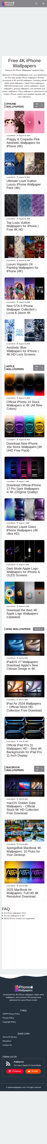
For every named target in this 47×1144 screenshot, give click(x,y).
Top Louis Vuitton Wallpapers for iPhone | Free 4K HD (23, 226)
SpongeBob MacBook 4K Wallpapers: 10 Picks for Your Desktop (24, 851)
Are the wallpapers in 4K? (14, 916)
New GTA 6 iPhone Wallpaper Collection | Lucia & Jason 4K (21, 309)
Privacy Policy (8, 1018)
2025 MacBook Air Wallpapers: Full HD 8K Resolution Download (23, 893)
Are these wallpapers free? (15, 913)
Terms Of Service (10, 1037)
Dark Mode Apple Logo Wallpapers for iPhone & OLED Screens (23, 572)
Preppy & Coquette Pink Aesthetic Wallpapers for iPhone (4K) (23, 142)
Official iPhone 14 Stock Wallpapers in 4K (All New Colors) (24, 405)
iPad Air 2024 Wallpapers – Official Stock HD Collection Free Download (24, 707)
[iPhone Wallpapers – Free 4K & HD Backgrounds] (8, 3)
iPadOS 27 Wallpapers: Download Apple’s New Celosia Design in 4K (23, 665)
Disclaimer (7, 1041)
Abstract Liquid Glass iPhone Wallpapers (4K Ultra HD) (22, 530)
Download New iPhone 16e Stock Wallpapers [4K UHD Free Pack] (24, 447)
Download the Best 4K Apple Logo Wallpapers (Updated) (22, 613)
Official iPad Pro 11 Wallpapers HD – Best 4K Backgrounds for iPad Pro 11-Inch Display (24, 750)
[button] (36, 3)
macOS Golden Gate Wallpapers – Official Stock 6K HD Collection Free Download (23, 808)
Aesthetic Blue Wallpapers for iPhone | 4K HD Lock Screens (23, 351)
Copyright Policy (9, 1022)
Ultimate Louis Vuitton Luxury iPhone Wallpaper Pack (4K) (24, 184)
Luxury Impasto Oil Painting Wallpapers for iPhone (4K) (22, 267)
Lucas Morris (11, 135)
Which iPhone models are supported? (19, 918)
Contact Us (7, 1045)
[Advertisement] (23, 31)
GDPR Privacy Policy (11, 1014)
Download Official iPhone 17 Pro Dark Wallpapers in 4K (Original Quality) (24, 488)
